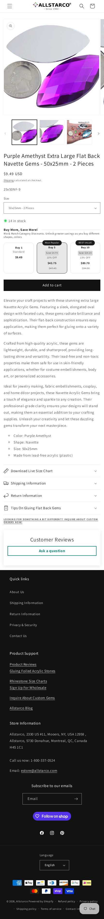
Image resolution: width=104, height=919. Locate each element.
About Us (17, 592)
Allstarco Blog (21, 708)
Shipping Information (26, 603)
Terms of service (51, 909)
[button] (9, 6)
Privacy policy (88, 901)
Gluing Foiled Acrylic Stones (32, 671)
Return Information (25, 614)
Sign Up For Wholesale (28, 687)
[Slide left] (5, 133)
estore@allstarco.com (39, 770)
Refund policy (66, 901)
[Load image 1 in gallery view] (24, 132)
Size (6, 198)
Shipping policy (26, 909)
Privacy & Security (23, 625)
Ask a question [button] (52, 550)
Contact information (79, 909)
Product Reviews (23, 664)
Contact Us (18, 636)
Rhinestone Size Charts (28, 681)
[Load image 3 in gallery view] (79, 132)
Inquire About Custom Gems (32, 697)
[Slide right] (98, 133)
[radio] (19, 258)
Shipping (9, 180)
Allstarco (22, 901)
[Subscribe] (76, 799)
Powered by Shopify (41, 901)
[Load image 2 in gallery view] (52, 132)
